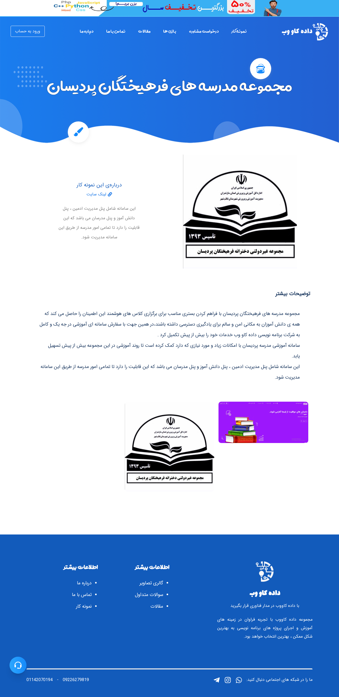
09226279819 (76, 680)
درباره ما (84, 583)
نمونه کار (84, 606)
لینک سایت (96, 194)
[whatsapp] (238, 680)
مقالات (156, 606)
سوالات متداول (149, 594)
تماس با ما (82, 594)
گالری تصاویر (151, 583)
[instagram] (227, 680)
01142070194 (39, 680)
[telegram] (216, 680)
